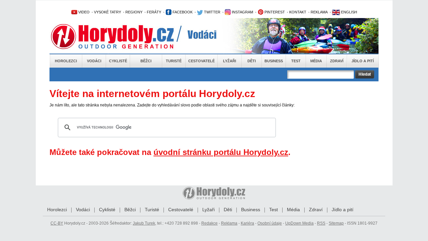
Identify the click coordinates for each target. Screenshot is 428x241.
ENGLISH (348, 12)
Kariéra (247, 223)
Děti (251, 61)
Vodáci (94, 61)
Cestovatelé (201, 61)
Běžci (145, 61)
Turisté (174, 61)
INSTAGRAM (242, 12)
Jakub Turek (144, 223)
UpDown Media (299, 223)
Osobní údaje (269, 223)
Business (273, 61)
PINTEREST (274, 12)
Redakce (209, 223)
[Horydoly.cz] (120, 36)
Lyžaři (229, 61)
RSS (321, 223)
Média (316, 61)
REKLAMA (319, 12)
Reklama (229, 223)
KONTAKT (297, 12)
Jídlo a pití (362, 61)
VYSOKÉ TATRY (107, 12)
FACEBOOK (182, 12)
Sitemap (336, 223)
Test (296, 61)
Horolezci (66, 61)
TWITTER (211, 12)
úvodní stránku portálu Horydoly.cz (220, 152)
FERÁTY (154, 12)
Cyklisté (118, 61)
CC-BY (56, 223)
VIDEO (83, 12)
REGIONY (133, 12)
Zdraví (336, 61)
